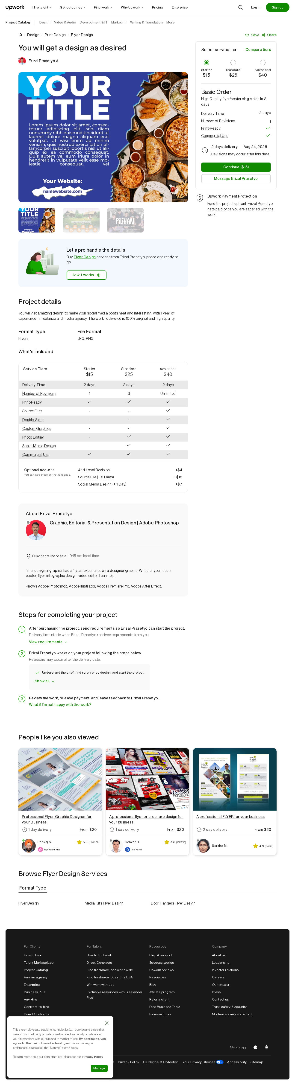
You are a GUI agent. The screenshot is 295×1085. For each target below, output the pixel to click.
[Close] (106, 1023)
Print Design (55, 35)
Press (216, 992)
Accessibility (237, 1062)
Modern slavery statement (232, 1014)
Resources (157, 977)
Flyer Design (85, 257)
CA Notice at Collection (161, 1062)
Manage (99, 1068)
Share (272, 35)
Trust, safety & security (229, 1007)
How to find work (99, 955)
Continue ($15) (236, 167)
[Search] (241, 7)
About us (219, 955)
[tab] (33, 888)
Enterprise (32, 984)
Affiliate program (162, 992)
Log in (255, 7)
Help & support (160, 955)
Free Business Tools (164, 1007)
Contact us (220, 999)
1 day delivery (40, 829)
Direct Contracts (36, 1014)
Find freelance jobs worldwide (110, 970)
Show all (42, 681)
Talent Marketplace (39, 962)
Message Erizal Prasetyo (236, 178)
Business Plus (34, 992)
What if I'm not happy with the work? (60, 704)
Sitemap (257, 1062)
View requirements (45, 642)
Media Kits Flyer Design (104, 903)
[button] (44, 393)
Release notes (160, 1014)
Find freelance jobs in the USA (110, 977)
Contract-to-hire (36, 1007)
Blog (152, 984)
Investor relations (225, 970)
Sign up (277, 7)
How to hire (32, 955)
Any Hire (30, 999)
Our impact (220, 984)
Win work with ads (100, 984)
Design (33, 35)
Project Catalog (18, 22)
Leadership (221, 962)
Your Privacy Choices (203, 1062)
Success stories (161, 962)
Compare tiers (258, 49)
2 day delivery (215, 829)
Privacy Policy (128, 1062)
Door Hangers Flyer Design (173, 903)
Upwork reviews (161, 970)
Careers (218, 977)
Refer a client (159, 999)
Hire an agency (36, 977)
